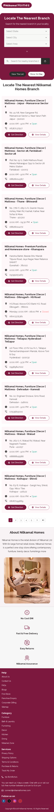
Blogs (4, 690)
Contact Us (6, 681)
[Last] (43, 520)
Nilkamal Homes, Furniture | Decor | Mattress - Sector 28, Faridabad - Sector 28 (25, 151)
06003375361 (16, 316)
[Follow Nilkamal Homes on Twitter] (9, 801)
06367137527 (16, 128)
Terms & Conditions (10, 762)
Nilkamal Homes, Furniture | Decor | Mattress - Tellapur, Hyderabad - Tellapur (25, 339)
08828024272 (16, 227)
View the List (18, 74)
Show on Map (36, 74)
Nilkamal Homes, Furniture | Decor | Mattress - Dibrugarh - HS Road (25, 296)
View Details (40, 135)
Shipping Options (9, 758)
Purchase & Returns (10, 766)
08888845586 (16, 456)
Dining (4, 739)
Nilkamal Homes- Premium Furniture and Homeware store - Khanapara (26, 248)
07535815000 (16, 412)
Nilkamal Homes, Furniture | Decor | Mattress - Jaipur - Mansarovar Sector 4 (26, 103)
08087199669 (16, 501)
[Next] (37, 520)
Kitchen (5, 734)
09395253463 (16, 275)
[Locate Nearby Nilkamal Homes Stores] (17, 5)
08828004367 (16, 179)
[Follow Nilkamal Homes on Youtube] (20, 801)
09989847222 (16, 367)
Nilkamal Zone (8, 743)
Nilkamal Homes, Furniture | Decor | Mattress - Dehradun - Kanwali (25, 388)
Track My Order (8, 771)
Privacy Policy (8, 753)
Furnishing (6, 726)
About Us (6, 677)
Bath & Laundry (8, 721)
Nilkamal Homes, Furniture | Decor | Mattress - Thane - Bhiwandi (25, 200)
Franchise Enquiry (9, 698)
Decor (4, 730)
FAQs (4, 685)
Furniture (5, 717)
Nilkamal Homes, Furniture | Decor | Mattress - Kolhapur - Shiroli (25, 477)
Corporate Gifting (9, 703)
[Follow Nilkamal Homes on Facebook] (4, 801)
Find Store (6, 694)
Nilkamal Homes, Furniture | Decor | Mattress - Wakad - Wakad (25, 433)
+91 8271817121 (11, 777)
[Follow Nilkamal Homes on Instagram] (15, 801)
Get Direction (17, 135)
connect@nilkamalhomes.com (18, 790)
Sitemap (5, 707)
